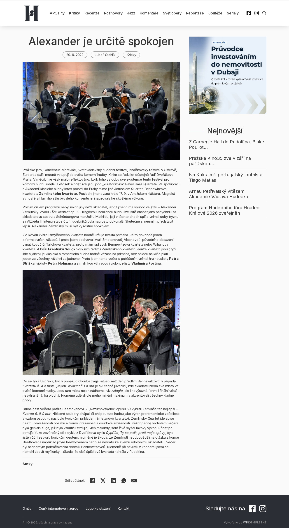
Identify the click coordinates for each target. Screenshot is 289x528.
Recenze (92, 13)
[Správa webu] (254, 522)
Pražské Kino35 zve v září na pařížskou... (220, 161)
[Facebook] (92, 480)
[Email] (134, 480)
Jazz (131, 13)
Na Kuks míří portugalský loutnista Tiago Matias (225, 177)
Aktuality (57, 13)
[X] (103, 480)
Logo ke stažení (98, 508)
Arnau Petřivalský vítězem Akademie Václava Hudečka (218, 193)
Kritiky (74, 13)
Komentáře (149, 13)
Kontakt (123, 508)
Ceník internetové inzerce (58, 508)
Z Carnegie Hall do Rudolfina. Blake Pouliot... (226, 144)
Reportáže (195, 13)
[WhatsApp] (123, 480)
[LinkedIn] (113, 480)
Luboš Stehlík (105, 55)
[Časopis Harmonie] (32, 13)
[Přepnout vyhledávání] (264, 13)
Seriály (233, 13)
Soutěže (215, 13)
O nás (27, 508)
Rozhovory (113, 13)
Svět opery (172, 13)
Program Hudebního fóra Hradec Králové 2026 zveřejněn (224, 210)
